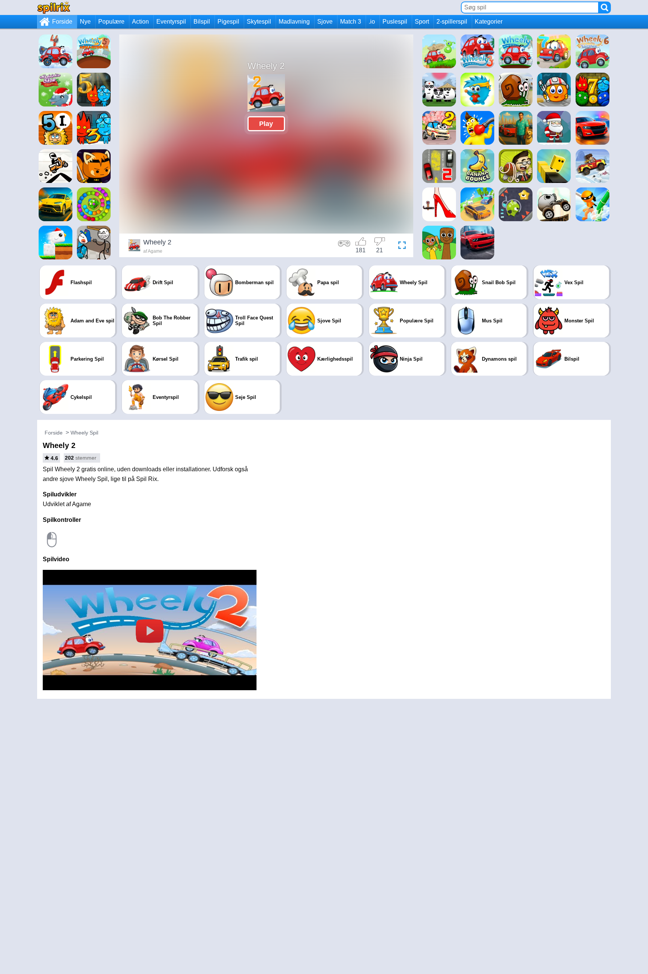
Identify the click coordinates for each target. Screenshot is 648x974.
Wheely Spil (84, 433)
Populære (111, 21)
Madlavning (294, 21)
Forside (62, 21)
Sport (422, 21)
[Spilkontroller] (344, 246)
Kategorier (488, 21)
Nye (85, 21)
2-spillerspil (451, 21)
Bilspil (202, 21)
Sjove (325, 21)
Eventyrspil (171, 21)
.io (372, 21)
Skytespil (259, 21)
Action (140, 21)
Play (266, 123)
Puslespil (394, 21)
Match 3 (350, 21)
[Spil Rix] (53, 7)
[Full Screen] (400, 246)
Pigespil (228, 21)
